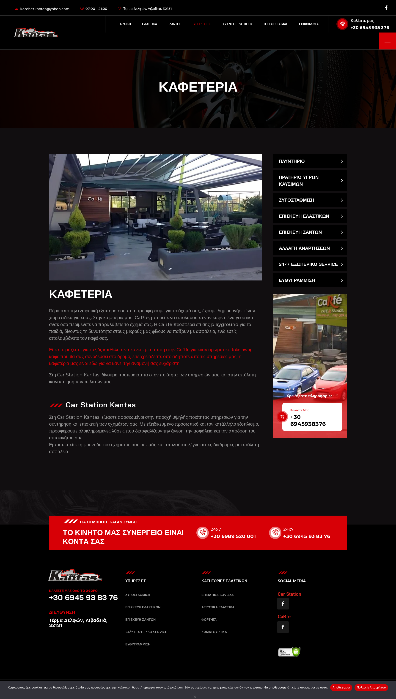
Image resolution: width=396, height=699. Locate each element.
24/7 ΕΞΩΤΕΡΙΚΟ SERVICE (308, 264)
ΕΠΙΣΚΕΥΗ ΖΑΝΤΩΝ (300, 232)
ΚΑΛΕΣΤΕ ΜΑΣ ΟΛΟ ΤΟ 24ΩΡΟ (73, 591)
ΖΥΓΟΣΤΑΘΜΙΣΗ (296, 200)
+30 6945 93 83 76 (306, 536)
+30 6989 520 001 (233, 536)
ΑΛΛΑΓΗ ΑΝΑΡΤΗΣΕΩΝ (304, 248)
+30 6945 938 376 (370, 27)
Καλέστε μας (362, 20)
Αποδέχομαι (341, 687)
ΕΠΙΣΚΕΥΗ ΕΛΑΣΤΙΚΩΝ (304, 216)
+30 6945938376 (308, 420)
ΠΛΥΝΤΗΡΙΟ (292, 161)
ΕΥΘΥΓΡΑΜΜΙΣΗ (297, 280)
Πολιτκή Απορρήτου (371, 687)
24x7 (216, 529)
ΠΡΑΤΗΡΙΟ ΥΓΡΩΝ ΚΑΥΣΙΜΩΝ (299, 180)
